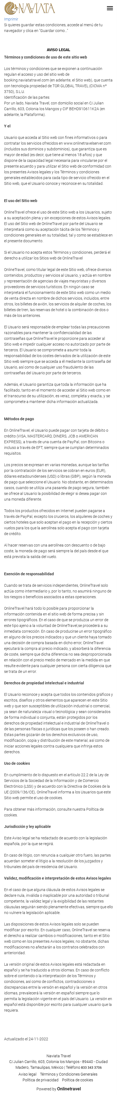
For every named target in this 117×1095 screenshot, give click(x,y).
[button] (110, 8)
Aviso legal (27, 1074)
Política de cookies (77, 1080)
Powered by (58, 1089)
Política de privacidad (41, 1080)
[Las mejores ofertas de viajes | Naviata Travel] (30, 8)
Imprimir (11, 19)
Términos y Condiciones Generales (68, 1074)
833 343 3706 (91, 1068)
